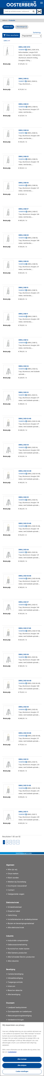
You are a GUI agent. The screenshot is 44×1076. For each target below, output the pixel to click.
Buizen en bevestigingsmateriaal (21, 923)
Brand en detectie (15, 990)
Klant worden (13, 877)
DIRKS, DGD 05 (24, 497)
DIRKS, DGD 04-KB (25, 471)
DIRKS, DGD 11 (23, 811)
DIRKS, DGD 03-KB (25, 418)
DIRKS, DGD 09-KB (25, 733)
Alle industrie (13, 961)
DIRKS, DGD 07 (24, 602)
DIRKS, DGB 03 (24, 104)
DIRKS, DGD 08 (24, 654)
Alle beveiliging (14, 994)
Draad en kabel (14, 911)
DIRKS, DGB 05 (24, 156)
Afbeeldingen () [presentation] (21, 27)
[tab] (21, 27)
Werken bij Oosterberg (17, 881)
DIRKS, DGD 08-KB (25, 680)
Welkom (4, 20)
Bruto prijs (6, 64)
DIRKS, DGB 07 (23, 209)
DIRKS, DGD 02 (24, 366)
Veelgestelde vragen (16, 894)
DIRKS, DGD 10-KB (25, 785)
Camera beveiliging (15, 974)
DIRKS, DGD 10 (23, 759)
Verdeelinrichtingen (16, 1019)
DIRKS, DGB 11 (23, 313)
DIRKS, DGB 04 (24, 130)
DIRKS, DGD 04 (24, 445)
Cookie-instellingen (22, 1071)
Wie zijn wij (12, 869)
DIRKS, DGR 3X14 (24, 47)
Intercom (11, 986)
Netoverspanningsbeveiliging (20, 1015)
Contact (11, 890)
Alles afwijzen (22, 1065)
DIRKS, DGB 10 (23, 287)
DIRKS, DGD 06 (24, 549)
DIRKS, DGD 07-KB (25, 628)
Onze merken (13, 873)
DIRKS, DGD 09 (24, 707)
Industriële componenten (18, 940)
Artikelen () (8, 27)
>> (18, 842)
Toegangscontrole (15, 982)
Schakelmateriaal (15, 907)
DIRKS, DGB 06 (24, 182)
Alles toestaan (22, 1059)
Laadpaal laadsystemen (17, 1007)
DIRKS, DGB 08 (24, 235)
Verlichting (12, 915)
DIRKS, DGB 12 (23, 340)
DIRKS (6, 40)
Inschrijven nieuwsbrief (17, 886)
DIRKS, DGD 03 (24, 392)
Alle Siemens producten (17, 952)
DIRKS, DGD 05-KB (25, 523)
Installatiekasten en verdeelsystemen (23, 919)
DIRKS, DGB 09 (24, 261)
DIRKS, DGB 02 (24, 78)
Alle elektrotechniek (16, 927)
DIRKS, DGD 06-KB (25, 576)
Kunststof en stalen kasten (18, 948)
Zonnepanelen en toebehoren (20, 1011)
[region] (22, 1049)
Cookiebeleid (12, 1052)
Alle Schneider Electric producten (21, 957)
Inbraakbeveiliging (15, 978)
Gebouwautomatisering (17, 944)
